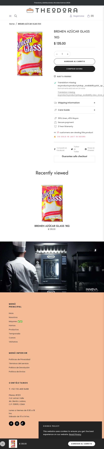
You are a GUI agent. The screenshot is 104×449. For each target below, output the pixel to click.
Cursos (12, 337)
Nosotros (13, 317)
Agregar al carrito (81, 444)
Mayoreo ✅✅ (15, 321)
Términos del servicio (19, 363)
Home (12, 24)
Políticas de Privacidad (19, 359)
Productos (14, 329)
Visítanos (13, 341)
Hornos (12, 325)
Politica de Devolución (19, 367)
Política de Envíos (17, 371)
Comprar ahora (74, 69)
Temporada (14, 333)
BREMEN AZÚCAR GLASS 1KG (52, 226)
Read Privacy (75, 434)
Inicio (11, 313)
